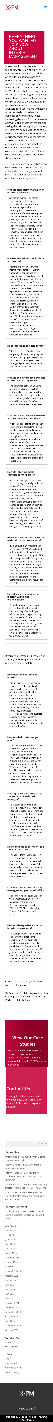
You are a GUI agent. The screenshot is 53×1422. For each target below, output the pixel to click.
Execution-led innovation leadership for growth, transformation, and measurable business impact (24, 1196)
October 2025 (11, 1275)
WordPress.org (12, 1372)
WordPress (28, 1419)
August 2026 (11, 1230)
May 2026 (10, 1244)
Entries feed (11, 1363)
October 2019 (11, 1330)
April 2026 (10, 1248)
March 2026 (11, 1253)
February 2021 (12, 1303)
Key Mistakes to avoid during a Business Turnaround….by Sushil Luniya (24, 1215)
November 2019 (13, 1325)
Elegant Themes (27, 1416)
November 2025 (13, 1271)
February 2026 (12, 1257)
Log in (8, 1358)
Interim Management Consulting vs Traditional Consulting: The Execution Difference (23, 1176)
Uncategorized (12, 1346)
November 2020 (13, 1312)
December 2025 (13, 1266)
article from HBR (30, 151)
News (8, 1342)
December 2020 (13, 1307)
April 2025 (10, 1289)
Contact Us (18, 1089)
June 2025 (10, 1284)
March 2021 (11, 1298)
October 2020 (11, 1316)
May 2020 (10, 1321)
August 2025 (11, 1280)
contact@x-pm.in (29, 981)
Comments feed (13, 1367)
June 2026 (10, 1239)
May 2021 (10, 1293)
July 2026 (9, 1235)
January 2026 (11, 1262)
